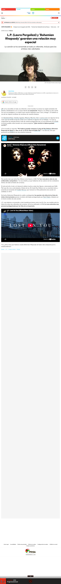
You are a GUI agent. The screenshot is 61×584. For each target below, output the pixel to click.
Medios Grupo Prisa (30, 554)
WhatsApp (32, 87)
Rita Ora (32, 118)
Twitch (36, 526)
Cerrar (58, 22)
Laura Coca (11, 91)
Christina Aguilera (19, 118)
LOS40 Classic (4, 30)
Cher (37, 118)
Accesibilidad (13, 544)
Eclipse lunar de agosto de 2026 (21, 27)
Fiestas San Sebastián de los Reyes (40, 27)
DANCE (33, 9)
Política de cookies (32, 544)
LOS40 (3, 9)
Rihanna (27, 118)
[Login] (59, 13)
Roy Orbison (47, 129)
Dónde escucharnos (30, 545)
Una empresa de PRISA (30, 551)
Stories (39, 526)
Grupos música (12, 249)
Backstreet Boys (8, 118)
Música (11, 30)
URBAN (47, 9)
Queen (12, 130)
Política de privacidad (21, 544)
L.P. (6, 249)
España (3, 18)
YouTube (27, 526)
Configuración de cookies (43, 544)
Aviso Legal (6, 544)
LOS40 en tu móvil (53, 544)
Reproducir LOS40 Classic (57, 138)
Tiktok (24, 526)
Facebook (25, 87)
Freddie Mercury (21, 190)
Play (30, 581)
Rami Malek (46, 197)
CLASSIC (19, 9)
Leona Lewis (44, 118)
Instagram (21, 526)
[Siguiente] (59, 27)
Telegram (35, 87)
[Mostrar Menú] (2, 13)
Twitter (29, 87)
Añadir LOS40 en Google (11, 102)
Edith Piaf (37, 130)
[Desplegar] (30, 576)
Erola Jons (53, 27)
